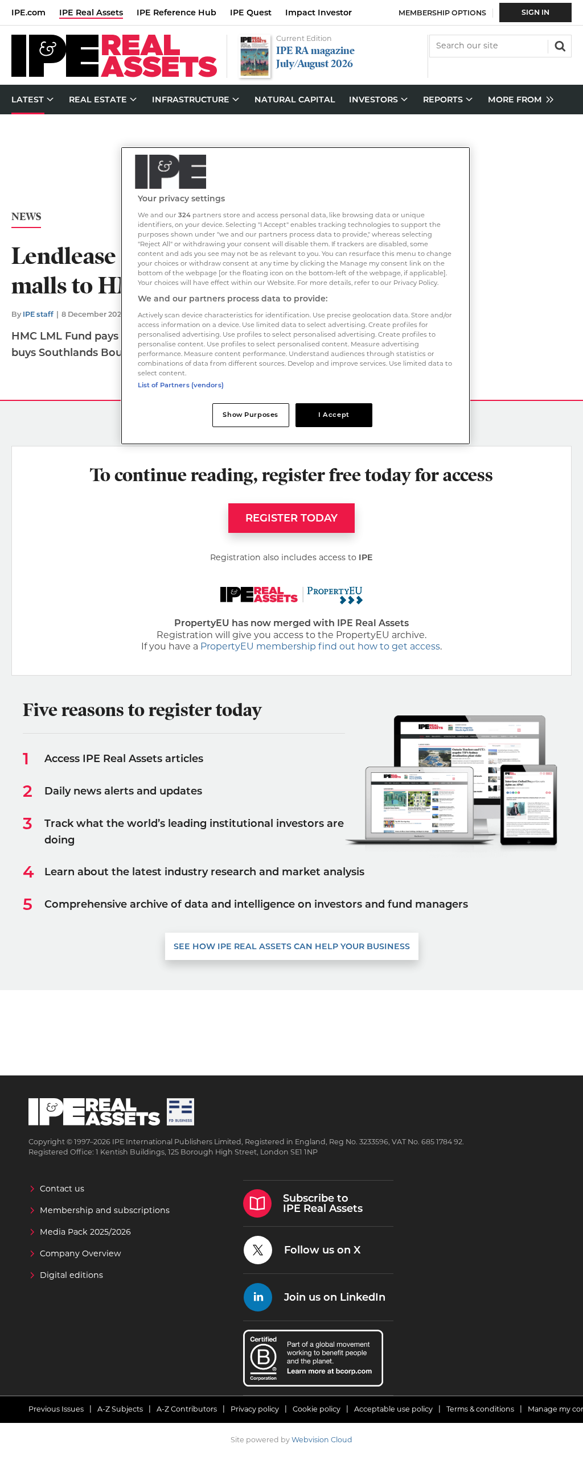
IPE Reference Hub (176, 12)
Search (559, 45)
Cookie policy (316, 1409)
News (26, 217)
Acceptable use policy (393, 1409)
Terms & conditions (480, 1409)
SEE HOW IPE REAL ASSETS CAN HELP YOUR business (292, 946)
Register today (291, 518)
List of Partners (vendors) (181, 385)
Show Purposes (250, 415)
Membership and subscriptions (105, 1210)
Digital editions (71, 1275)
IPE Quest (251, 12)
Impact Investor (318, 12)
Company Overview (80, 1253)
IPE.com (28, 12)
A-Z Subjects (120, 1409)
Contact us (62, 1189)
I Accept (334, 415)
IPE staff (38, 314)
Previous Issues (56, 1409)
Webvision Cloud (322, 1439)
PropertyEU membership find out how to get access (320, 646)
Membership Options (442, 13)
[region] (295, 296)
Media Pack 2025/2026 (85, 1232)
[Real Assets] (114, 74)
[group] (518, 100)
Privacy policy (255, 1409)
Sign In (535, 12)
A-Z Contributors (187, 1409)
